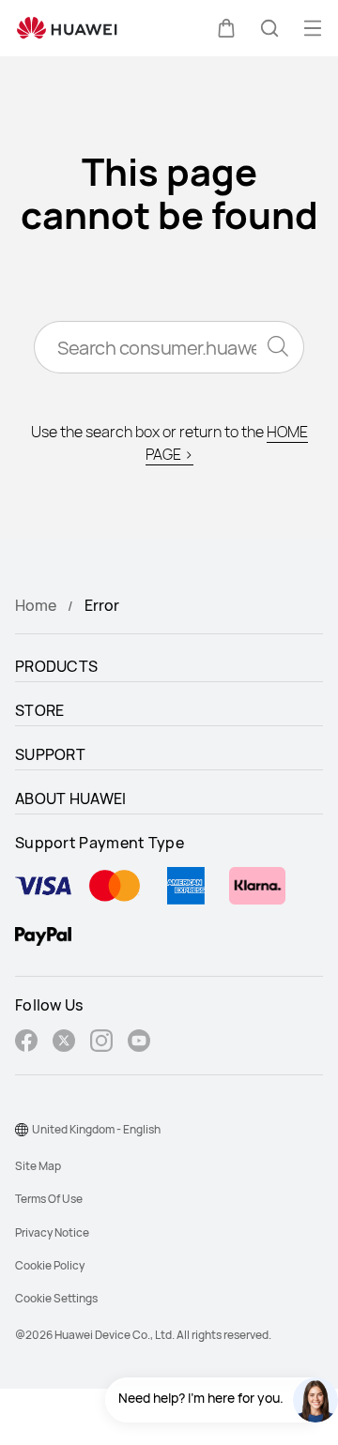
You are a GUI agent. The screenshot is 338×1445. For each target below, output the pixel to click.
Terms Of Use (49, 1199)
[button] (226, 28)
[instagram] (101, 1042)
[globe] (21, 1129)
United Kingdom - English (96, 1129)
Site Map (38, 1166)
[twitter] (64, 1042)
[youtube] (139, 1042)
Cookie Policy (49, 1265)
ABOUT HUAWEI (71, 798)
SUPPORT (50, 754)
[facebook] (26, 1042)
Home (35, 605)
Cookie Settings (56, 1298)
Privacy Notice (52, 1232)
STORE (40, 710)
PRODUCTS (56, 666)
